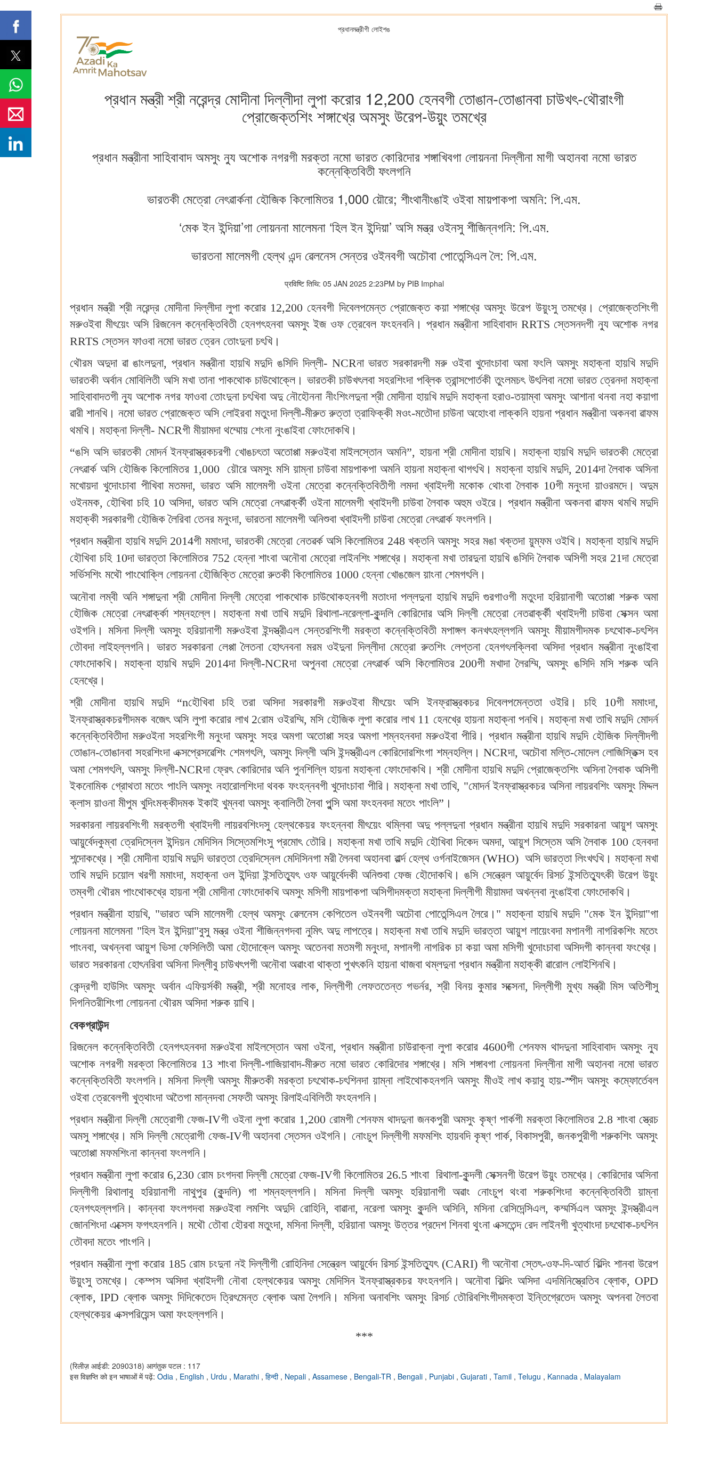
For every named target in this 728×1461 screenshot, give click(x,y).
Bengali (411, 1376)
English (193, 1376)
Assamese (331, 1376)
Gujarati (474, 1376)
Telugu (530, 1376)
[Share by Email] (15, 113)
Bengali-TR (373, 1376)
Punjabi (442, 1376)
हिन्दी (272, 1376)
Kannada (563, 1376)
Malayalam (602, 1376)
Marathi (247, 1376)
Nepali (296, 1376)
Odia (166, 1376)
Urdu (220, 1376)
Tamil (504, 1376)
